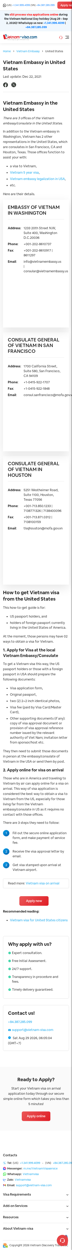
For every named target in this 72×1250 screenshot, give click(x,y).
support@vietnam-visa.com (32, 1030)
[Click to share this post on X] (13, 86)
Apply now (34, 901)
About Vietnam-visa (18, 1228)
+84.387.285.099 (45, 5)
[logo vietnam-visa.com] (20, 37)
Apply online (36, 1116)
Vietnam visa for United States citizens (39, 920)
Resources (11, 1217)
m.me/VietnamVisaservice (40, 1168)
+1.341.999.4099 (21, 5)
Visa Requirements (17, 1194)
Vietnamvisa (31, 1174)
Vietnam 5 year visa (24, 172)
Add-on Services (15, 1206)
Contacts (10, 1155)
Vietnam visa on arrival (42, 883)
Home (7, 51)
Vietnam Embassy (28, 51)
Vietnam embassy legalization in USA (37, 179)
